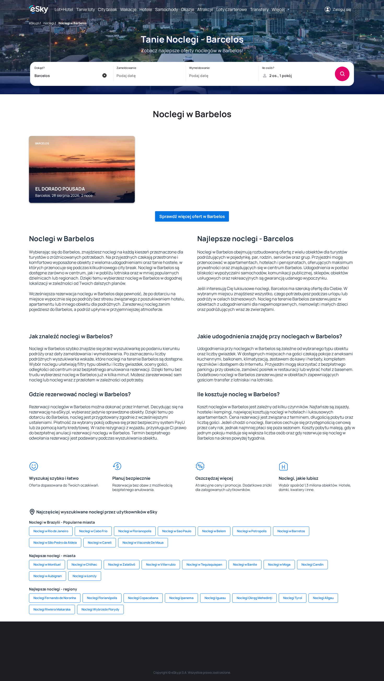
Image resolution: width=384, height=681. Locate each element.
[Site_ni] (270, 637)
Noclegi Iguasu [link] (215, 598)
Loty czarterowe (231, 9)
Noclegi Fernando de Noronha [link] (54, 598)
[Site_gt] (286, 637)
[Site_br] (67, 637)
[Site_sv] (255, 637)
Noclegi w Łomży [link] (85, 576)
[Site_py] (317, 637)
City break (107, 9)
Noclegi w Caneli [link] (100, 542)
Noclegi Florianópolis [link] (102, 598)
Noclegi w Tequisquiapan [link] (204, 564)
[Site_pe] (114, 637)
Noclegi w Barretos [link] (291, 531)
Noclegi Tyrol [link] (292, 598)
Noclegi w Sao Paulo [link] (176, 531)
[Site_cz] (145, 637)
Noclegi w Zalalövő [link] (121, 564)
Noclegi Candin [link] (312, 564)
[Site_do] (223, 637)
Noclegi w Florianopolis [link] (134, 531)
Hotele (145, 9)
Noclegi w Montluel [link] (47, 564)
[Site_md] (161, 637)
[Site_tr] (129, 637)
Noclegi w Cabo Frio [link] (93, 531)
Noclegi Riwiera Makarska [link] (52, 609)
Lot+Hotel (64, 9)
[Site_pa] (239, 637)
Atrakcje (205, 9)
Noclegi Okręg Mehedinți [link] (254, 598)
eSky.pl (34, 23)
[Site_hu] (192, 637)
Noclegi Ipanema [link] (181, 598)
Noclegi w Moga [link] (279, 564)
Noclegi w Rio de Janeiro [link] (50, 531)
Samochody (166, 9)
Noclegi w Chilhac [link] (84, 564)
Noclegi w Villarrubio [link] (161, 564)
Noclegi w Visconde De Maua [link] (143, 542)
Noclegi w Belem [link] (214, 531)
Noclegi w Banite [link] (245, 564)
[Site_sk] (176, 637)
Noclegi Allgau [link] (323, 598)
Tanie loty (85, 9)
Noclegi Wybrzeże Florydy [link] (100, 609)
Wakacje (128, 9)
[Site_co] (208, 637)
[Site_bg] (98, 637)
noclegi (48, 23)
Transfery (259, 9)
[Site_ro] (82, 637)
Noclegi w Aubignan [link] (47, 576)
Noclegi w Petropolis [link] (251, 531)
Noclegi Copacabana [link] (143, 598)
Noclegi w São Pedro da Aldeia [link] (55, 542)
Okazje (187, 9)
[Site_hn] (302, 637)
